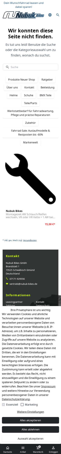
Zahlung (10, 305)
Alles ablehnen (31, 429)
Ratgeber (47, 79)
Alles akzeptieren (30, 420)
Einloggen (53, 452)
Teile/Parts (30, 103)
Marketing (31, 404)
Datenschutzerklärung (16, 399)
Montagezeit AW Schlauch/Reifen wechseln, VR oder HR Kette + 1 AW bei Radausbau (29, 216)
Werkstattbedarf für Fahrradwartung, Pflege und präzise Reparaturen (30, 113)
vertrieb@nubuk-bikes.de (23, 283)
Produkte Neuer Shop (21, 79)
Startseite (7, 452)
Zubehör (30, 123)
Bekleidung (47, 87)
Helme (14, 95)
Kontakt (29, 87)
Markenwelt (30, 142)
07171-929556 (17, 278)
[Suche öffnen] (57, 15)
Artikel (23, 452)
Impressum (48, 386)
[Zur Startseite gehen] (23, 15)
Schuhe (28, 95)
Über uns (12, 87)
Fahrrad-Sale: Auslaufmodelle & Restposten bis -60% (30, 132)
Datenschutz (43, 305)
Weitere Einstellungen (30, 412)
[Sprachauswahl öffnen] (50, 15)
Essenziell (12, 404)
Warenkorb (38, 449)
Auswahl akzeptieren (30, 438)
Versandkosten (30, 240)
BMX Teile (45, 95)
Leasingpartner (14, 301)
